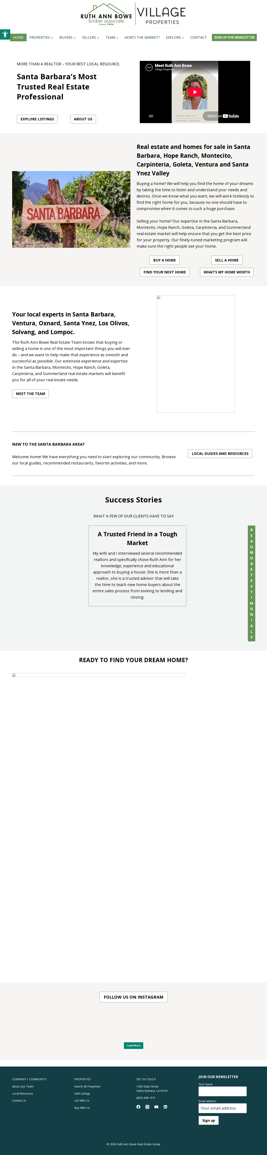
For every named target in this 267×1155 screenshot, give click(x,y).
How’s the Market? (142, 37)
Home (18, 37)
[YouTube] (156, 1107)
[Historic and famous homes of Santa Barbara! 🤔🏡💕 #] (82, 1025)
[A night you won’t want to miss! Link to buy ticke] (30, 1025)
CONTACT (198, 37)
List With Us (81, 1100)
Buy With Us (82, 1108)
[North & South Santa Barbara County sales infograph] (185, 1025)
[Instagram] (147, 1107)
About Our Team (22, 1086)
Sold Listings (82, 1093)
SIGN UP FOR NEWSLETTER (234, 37)
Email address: (208, 1101)
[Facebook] (138, 1107)
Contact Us (19, 1100)
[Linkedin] (165, 1107)
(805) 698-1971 (146, 1098)
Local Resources (22, 1093)
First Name (206, 1084)
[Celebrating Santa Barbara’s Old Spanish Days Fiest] (237, 1025)
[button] (5, 34)
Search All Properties (87, 1086)
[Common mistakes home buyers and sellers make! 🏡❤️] (133, 1025)
